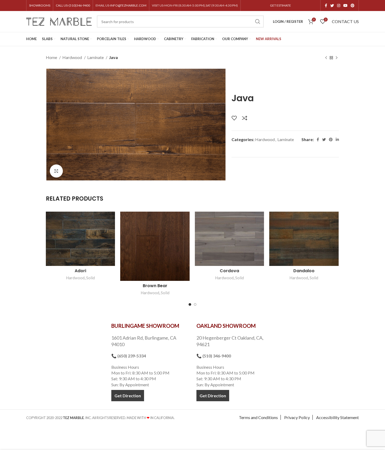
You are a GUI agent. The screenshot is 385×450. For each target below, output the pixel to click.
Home (52, 57)
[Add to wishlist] (234, 118)
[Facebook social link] (326, 5)
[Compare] (244, 118)
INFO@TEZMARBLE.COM (128, 5)
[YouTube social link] (345, 5)
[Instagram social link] (339, 5)
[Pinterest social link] (352, 5)
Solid (90, 277)
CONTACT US (345, 21)
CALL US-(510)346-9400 (73, 5)
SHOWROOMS (39, 5)
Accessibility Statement (337, 417)
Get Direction (127, 395)
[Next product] (336, 58)
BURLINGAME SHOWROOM (145, 326)
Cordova (229, 271)
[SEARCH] (258, 21)
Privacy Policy (297, 417)
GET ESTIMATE (280, 5)
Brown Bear (155, 286)
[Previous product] (326, 58)
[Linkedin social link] (337, 139)
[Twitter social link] (332, 5)
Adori (80, 271)
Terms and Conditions (258, 417)
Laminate (95, 57)
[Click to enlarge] (56, 171)
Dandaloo (304, 271)
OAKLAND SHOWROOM (226, 326)
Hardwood (72, 57)
